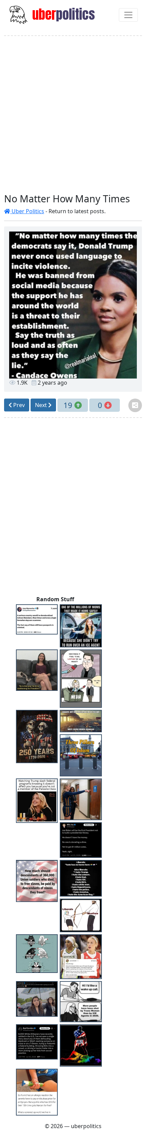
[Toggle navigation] (128, 15)
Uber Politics (27, 211)
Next (41, 405)
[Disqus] (73, 508)
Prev (18, 405)
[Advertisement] (73, 114)
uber (62, 14)
